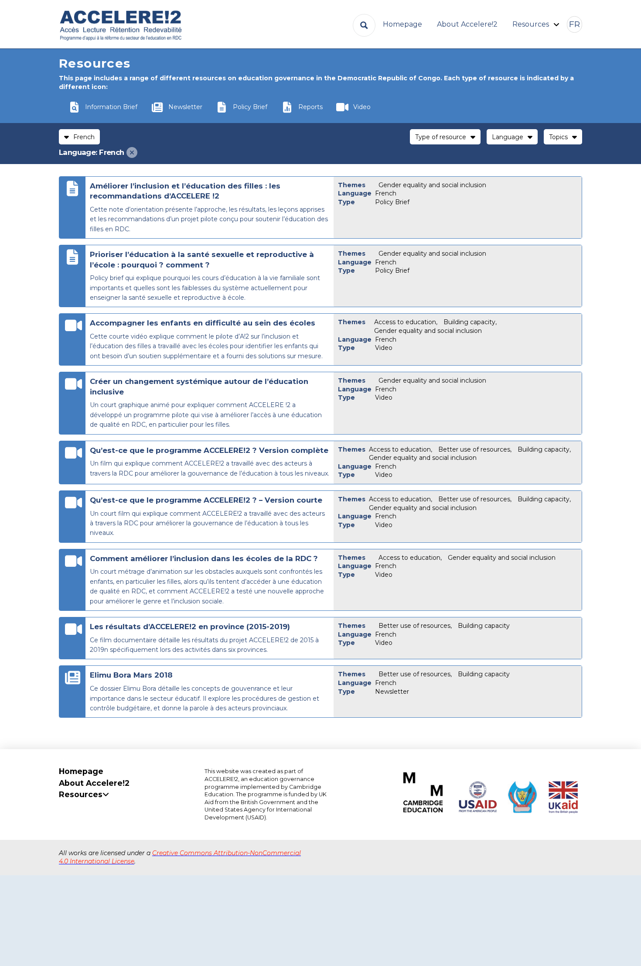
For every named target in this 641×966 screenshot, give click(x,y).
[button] (574, 24)
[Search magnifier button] (364, 25)
